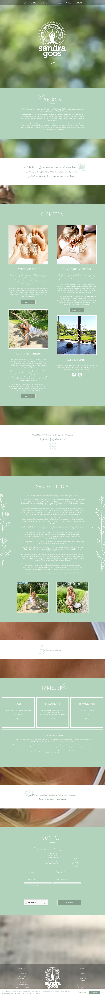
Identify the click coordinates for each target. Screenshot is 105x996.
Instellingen (82, 992)
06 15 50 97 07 (53, 861)
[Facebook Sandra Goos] (74, 375)
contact (53, 799)
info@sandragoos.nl (52, 863)
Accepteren (94, 992)
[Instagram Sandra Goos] (80, 375)
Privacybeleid (36, 993)
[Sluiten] (102, 992)
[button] (28, 302)
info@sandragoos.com (22, 984)
